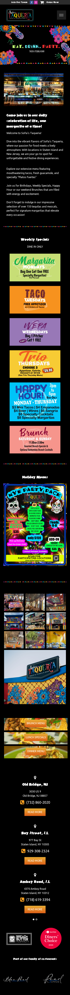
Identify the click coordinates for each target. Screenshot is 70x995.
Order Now (52, 2)
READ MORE (35, 812)
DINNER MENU (35, 751)
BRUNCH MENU (36, 723)
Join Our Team (19, 2)
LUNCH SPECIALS (36, 737)
